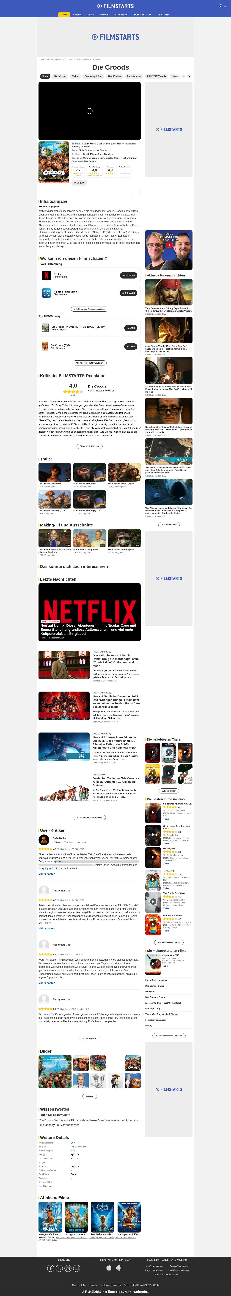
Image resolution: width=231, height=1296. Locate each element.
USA (73, 1143)
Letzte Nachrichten (58, 579)
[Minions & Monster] (153, 924)
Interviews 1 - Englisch (85, 549)
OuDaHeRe (59, 838)
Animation (130, 143)
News (91, 14)
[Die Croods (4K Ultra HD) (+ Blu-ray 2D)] (45, 327)
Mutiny (148, 1025)
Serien (77, 14)
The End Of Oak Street (174, 893)
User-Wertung (94, 167)
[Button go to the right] (189, 76)
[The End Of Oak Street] (153, 902)
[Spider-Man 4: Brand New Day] (153, 813)
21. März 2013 (79, 143)
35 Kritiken (69, 842)
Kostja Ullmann (129, 158)
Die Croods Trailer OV (84, 483)
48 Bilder (90, 1096)
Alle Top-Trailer (169, 791)
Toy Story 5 (168, 871)
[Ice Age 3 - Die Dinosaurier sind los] (76, 1217)
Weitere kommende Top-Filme (169, 1036)
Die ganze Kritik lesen (89, 446)
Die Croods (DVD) (61, 345)
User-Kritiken (53, 830)
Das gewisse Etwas (154, 986)
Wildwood (150, 991)
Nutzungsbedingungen (111, 1285)
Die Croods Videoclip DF (121, 549)
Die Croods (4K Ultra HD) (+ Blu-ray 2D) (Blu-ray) (78, 326)
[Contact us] (77, 1268)
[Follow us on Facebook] (51, 1268)
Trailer (46, 459)
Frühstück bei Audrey (155, 1020)
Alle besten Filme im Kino (169, 942)
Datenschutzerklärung (133, 1285)
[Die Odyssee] (153, 857)
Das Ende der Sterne (155, 997)
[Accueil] (115, 6)
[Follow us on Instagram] (68, 1268)
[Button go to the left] (184, 76)
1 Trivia (74, 1158)
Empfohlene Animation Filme (78, 59)
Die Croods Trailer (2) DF (121, 483)
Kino (64, 14)
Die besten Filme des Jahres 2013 (71, 1237)
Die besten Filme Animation (101, 1237)
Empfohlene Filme (59, 59)
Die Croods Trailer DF (49, 483)
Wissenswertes (54, 1109)
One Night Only (152, 1008)
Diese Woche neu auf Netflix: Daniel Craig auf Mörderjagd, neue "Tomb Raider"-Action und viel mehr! (116, 660)
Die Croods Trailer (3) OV (86, 510)
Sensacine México (163, 1274)
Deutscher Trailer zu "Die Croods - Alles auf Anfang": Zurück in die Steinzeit (116, 782)
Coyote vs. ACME (170, 955)
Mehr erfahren (46, 874)
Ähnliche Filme (54, 1197)
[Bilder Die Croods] (55, 1071)
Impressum (94, 1285)
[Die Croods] (53, 162)
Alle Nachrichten (169, 525)
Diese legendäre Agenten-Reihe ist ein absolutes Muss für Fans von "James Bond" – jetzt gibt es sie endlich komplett (168, 430)
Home (42, 59)
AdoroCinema (175, 1270)
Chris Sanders (86, 150)
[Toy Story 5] (153, 880)
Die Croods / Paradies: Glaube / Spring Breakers (54, 550)
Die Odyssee (169, 848)
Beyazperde (151, 1270)
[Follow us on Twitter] (60, 1268)
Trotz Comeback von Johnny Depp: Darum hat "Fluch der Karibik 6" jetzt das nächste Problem (168, 309)
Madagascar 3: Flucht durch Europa (137, 1234)
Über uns (76, 1285)
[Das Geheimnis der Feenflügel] (102, 1217)
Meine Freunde (124, 167)
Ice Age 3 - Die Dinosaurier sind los (84, 1234)
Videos (104, 14)
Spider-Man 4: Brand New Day (177, 804)
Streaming (121, 14)
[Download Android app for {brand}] (120, 1267)
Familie (75, 146)
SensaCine (175, 1266)
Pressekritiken (78, 167)
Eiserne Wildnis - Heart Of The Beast (163, 1003)
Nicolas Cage (112, 158)
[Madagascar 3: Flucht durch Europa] (129, 1217)
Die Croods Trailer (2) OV (51, 510)
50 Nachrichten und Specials (89, 817)
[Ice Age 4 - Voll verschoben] (50, 1217)
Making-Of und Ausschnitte (66, 525)
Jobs (85, 1285)
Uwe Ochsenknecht (93, 158)
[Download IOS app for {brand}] (110, 1267)
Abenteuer (118, 143)
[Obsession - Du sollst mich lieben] (153, 835)
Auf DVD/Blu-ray (49, 316)
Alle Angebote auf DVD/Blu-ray (89, 363)
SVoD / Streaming (50, 264)
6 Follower (57, 842)
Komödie (85, 146)
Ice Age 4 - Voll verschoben (53, 1234)
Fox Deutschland (78, 1147)
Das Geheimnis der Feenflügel (107, 1234)
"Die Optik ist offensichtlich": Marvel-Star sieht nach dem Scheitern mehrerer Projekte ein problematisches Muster (168, 470)
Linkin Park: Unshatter (156, 980)
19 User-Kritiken (89, 1038)
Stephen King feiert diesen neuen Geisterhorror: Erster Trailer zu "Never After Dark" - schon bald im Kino (168, 389)
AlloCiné (150, 1266)
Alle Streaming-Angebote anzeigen (89, 309)
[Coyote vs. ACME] (153, 964)
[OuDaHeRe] (43, 839)
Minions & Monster (172, 915)
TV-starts (164, 14)
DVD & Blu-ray (142, 14)
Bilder (46, 1051)
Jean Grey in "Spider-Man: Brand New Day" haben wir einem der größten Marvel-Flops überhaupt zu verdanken (166, 349)
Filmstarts (110, 167)
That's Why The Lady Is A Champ (161, 1014)
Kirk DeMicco (102, 150)
